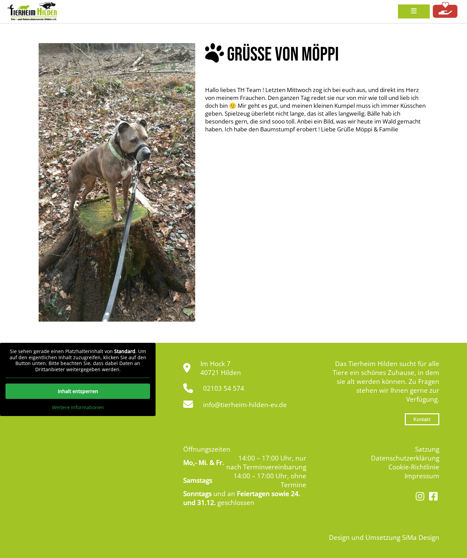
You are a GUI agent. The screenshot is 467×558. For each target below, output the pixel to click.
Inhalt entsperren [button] (78, 391)
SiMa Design (420, 537)
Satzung (427, 449)
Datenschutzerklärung (405, 458)
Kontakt (421, 419)
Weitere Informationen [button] (78, 407)
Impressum (421, 475)
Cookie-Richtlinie (413, 467)
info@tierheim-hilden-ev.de (245, 404)
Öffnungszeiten (206, 449)
